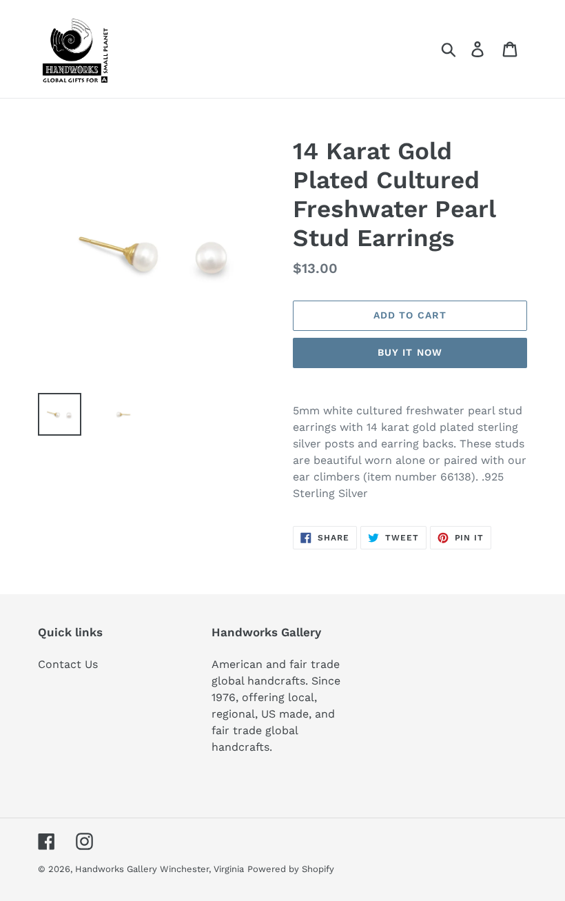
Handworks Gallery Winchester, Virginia (159, 869)
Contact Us (68, 664)
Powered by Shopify (290, 869)
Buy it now (410, 352)
